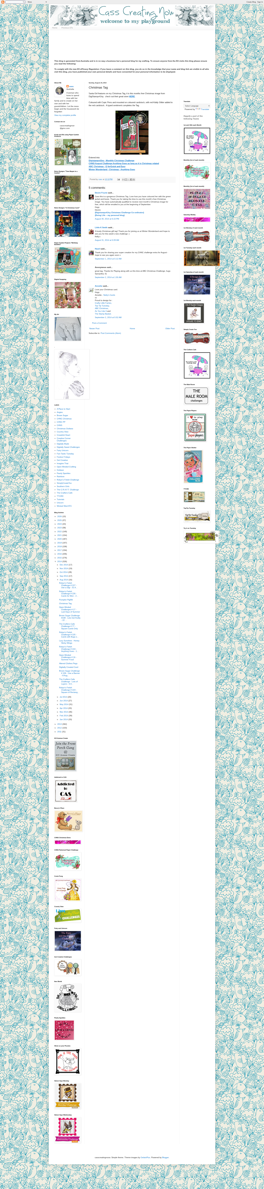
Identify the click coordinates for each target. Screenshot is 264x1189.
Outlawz (60, 470)
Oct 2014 (64, 572)
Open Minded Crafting (66, 467)
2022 (59, 531)
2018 (59, 546)
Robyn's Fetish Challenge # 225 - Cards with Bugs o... (69, 634)
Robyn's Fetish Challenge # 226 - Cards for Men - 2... (68, 593)
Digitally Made (63, 444)
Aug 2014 (64, 580)
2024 (59, 524)
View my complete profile (65, 115)
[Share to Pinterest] (133, 179)
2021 (59, 535)
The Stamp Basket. (103, 314)
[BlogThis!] (126, 179)
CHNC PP (61, 422)
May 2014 (64, 704)
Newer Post (94, 328)
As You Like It (101, 311)
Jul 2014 (64, 697)
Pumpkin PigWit (66, 600)
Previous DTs (67, 28)
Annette (98, 286)
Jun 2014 (64, 701)
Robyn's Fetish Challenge (68, 480)
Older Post (170, 328)
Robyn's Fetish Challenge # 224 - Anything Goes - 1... (69, 649)
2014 (59, 561)
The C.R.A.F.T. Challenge (68, 490)
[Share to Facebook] (131, 179)
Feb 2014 (64, 715)
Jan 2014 (64, 719)
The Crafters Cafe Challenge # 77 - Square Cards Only (68, 626)
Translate (205, 109)
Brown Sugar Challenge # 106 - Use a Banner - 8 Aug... (69, 673)
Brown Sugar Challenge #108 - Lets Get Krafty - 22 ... (69, 617)
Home (54, 28)
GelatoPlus (145, 1157)
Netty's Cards (109, 295)
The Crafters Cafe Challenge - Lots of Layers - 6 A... (68, 681)
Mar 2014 (64, 712)
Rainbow (60, 476)
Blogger (165, 1157)
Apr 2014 (64, 708)
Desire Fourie (101, 193)
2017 (59, 550)
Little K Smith (101, 227)
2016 (59, 554)
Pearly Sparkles (63, 473)
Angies (60, 412)
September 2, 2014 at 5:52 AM (108, 317)
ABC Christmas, (102, 308)
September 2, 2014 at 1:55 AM (108, 277)
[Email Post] (118, 179)
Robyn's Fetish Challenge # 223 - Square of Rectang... (69, 689)
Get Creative (62, 460)
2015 (59, 558)
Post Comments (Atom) (111, 333)
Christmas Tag (65, 603)
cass (71, 86)
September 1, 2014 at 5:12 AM (108, 259)
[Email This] (123, 179)
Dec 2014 (64, 565)
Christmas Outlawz (65, 428)
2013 (59, 724)
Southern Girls (63, 486)
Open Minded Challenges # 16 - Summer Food (68, 657)
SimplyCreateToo (64, 483)
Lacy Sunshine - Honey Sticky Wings (69, 642)
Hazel (97, 249)
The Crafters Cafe (64, 493)
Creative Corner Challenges (64, 439)
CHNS (59, 425)
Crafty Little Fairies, (103, 303)
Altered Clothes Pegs (68, 663)
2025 (59, 520)
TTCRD (60, 496)
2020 (59, 539)
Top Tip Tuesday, (102, 306)
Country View (62, 432)
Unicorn (60, 503)
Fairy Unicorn (62, 450)
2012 (59, 728)
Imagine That (62, 463)
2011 (59, 732)
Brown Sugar (62, 415)
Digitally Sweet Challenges (68, 447)
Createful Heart (63, 435)
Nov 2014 (64, 568)
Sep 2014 (64, 576)
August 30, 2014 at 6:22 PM (107, 219)
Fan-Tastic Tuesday (65, 454)
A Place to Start (63, 409)
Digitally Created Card (68, 667)
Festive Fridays (63, 457)
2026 (59, 516)
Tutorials (60, 499)
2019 (59, 543)
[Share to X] (128, 179)
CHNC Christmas (64, 419)
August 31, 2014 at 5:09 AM (107, 240)
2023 (59, 528)
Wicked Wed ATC (64, 506)
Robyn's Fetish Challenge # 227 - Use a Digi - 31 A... (68, 585)
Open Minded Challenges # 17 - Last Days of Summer (69, 609)
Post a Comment (99, 323)
